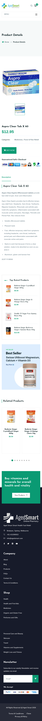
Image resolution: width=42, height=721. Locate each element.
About (6, 560)
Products (7, 569)
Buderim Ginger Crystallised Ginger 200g (11, 431)
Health (6, 599)
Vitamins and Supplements (13, 647)
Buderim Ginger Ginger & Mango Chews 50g (31, 431)
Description (6, 177)
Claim (28, 714)
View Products (20, 495)
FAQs (6, 574)
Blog (5, 564)
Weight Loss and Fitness (13, 652)
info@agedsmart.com (15, 538)
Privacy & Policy (21, 717)
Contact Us (8, 578)
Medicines (18, 140)
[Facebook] (4, 544)
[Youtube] (17, 544)
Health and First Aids (11, 603)
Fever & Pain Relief (31, 140)
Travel (6, 643)
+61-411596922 (13, 534)
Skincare (7, 638)
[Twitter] (8, 544)
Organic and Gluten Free (13, 613)
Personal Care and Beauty (13, 634)
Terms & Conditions (11, 583)
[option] (21, 82)
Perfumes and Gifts (11, 617)
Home (6, 42)
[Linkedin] (12, 544)
